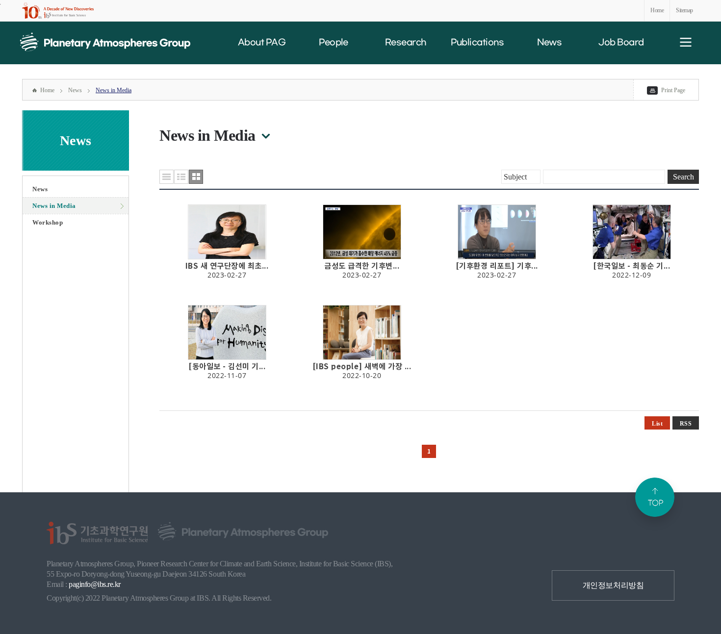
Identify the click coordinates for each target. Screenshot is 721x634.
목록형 (166, 177)
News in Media (113, 90)
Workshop (47, 222)
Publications (477, 43)
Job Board (621, 43)
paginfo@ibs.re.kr (95, 584)
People (333, 43)
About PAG (261, 43)
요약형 (181, 177)
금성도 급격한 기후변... (361, 266)
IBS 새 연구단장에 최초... (227, 266)
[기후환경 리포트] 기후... (497, 266)
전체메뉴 (686, 42)
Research (405, 43)
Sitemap (684, 10)
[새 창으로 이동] (58, 10)
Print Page (673, 90)
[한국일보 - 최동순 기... (631, 266)
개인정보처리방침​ (613, 585)
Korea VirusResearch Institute (105, 41)
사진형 (196, 177)
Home (657, 10)
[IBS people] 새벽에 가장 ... (362, 366)
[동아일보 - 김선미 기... (226, 366)
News (549, 43)
